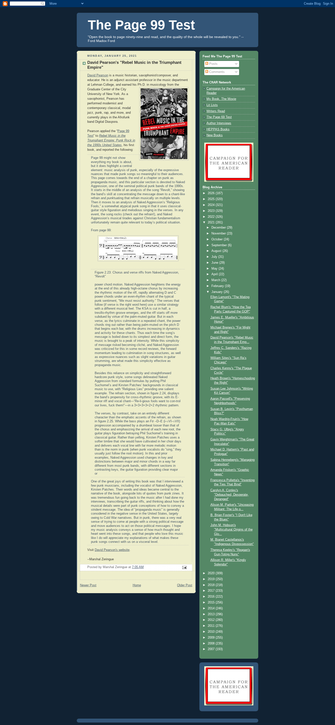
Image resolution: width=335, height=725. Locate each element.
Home (137, 585)
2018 (212, 585)
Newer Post (88, 585)
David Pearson (97, 75)
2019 (212, 579)
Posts (213, 64)
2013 (212, 614)
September (219, 245)
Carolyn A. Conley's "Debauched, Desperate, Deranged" (229, 495)
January (217, 292)
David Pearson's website (112, 550)
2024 (212, 205)
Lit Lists (212, 105)
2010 (212, 631)
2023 (212, 211)
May (215, 268)
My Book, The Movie (221, 99)
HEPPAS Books (218, 129)
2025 (212, 199)
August (216, 251)
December (219, 227)
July (214, 257)
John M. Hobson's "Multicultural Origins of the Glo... (231, 529)
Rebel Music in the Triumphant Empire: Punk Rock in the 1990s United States (111, 140)
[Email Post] (184, 567)
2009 (212, 637)
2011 (212, 626)
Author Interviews (218, 123)
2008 (212, 643)
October (217, 239)
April (215, 274)
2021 (212, 222)
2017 (212, 590)
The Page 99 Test (141, 24)
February (218, 286)
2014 (212, 608)
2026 (212, 193)
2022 (212, 217)
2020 (212, 573)
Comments (216, 72)
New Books (214, 135)
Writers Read (215, 111)
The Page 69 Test (219, 117)
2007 (212, 649)
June (215, 262)
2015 (212, 602)
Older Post (184, 585)
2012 (212, 620)
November (219, 233)
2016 (212, 596)
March (216, 280)
